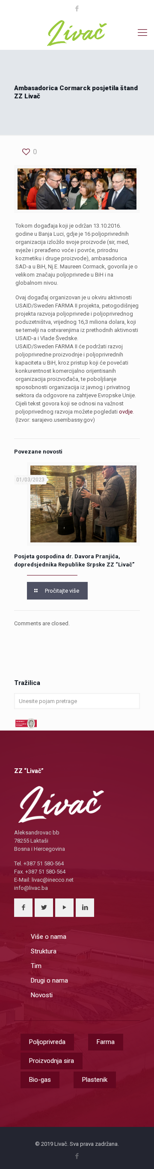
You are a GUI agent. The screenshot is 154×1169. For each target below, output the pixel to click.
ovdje (126, 411)
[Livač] (77, 33)
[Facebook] (77, 8)
